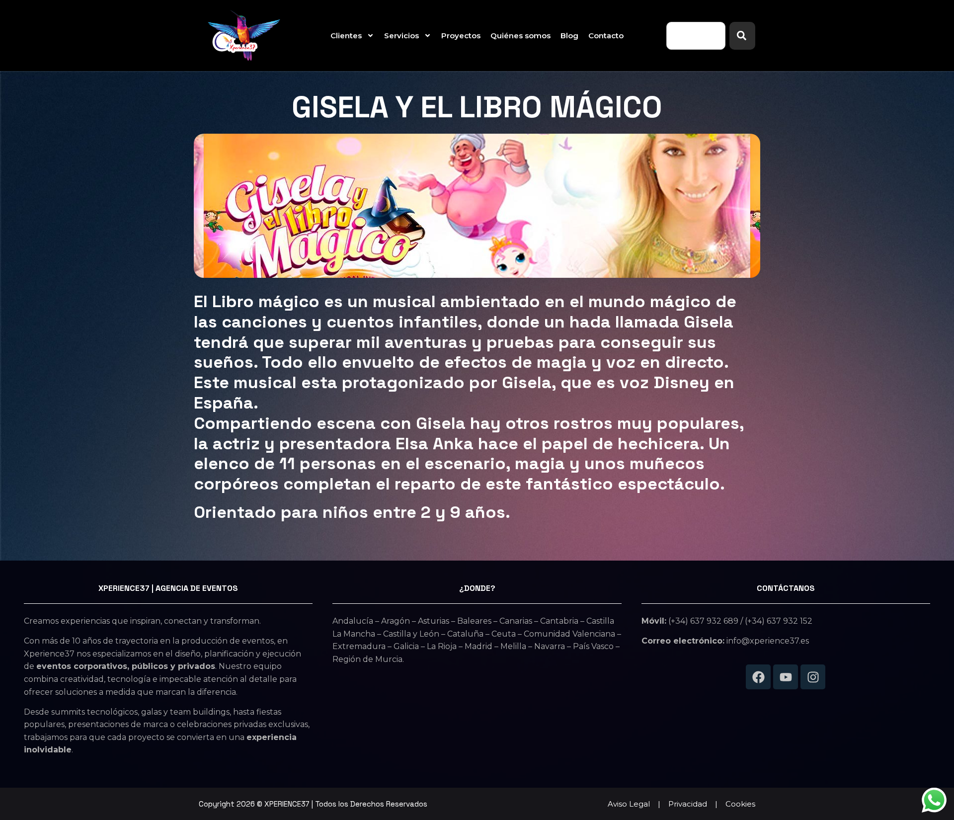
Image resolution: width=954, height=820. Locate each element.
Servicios (401, 35)
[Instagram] (812, 676)
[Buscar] (742, 36)
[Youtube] (785, 676)
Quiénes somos (520, 35)
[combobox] (696, 36)
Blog (569, 35)
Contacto (606, 35)
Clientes (346, 35)
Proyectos (460, 35)
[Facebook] (758, 676)
